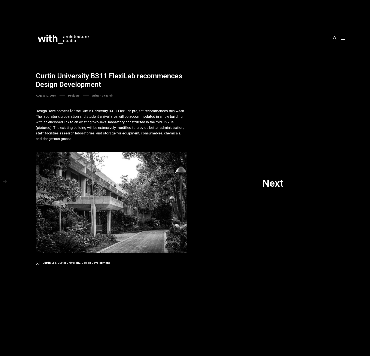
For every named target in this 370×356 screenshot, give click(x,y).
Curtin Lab (49, 262)
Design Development (96, 262)
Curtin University (69, 262)
